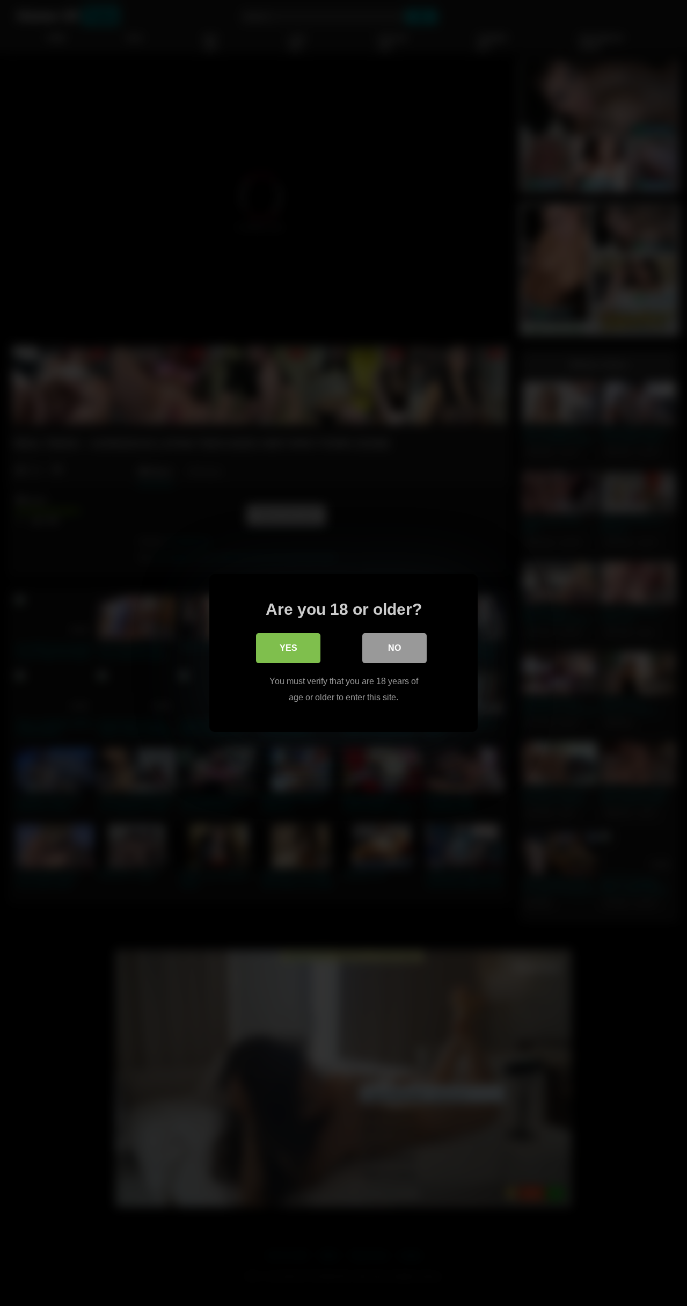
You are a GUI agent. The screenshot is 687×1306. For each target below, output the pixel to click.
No (394, 647)
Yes (288, 647)
